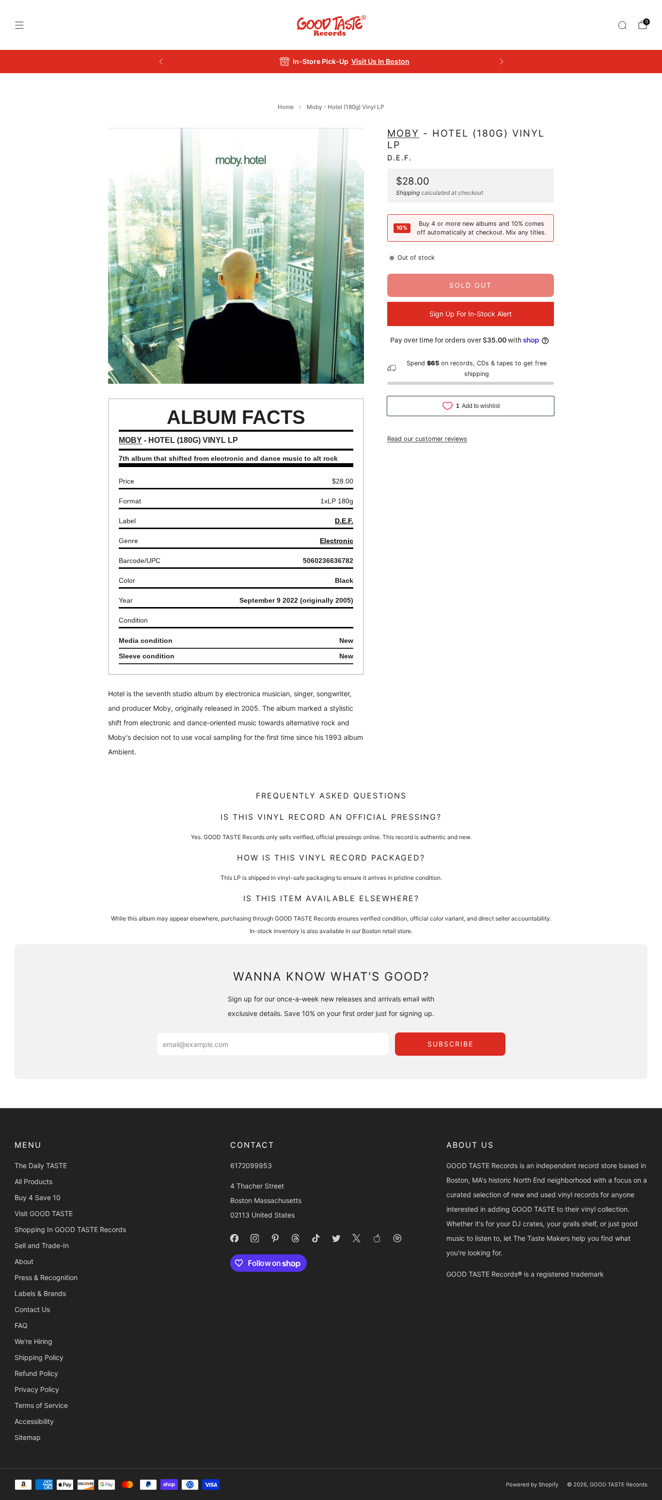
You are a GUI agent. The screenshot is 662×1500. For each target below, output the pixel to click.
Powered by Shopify (532, 1484)
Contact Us (32, 1309)
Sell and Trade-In (42, 1245)
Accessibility (34, 1421)
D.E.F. (399, 157)
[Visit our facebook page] (234, 1238)
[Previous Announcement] (161, 61)
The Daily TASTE (41, 1165)
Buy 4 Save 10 (38, 1197)
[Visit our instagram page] (255, 1238)
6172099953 (251, 1165)
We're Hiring (33, 1341)
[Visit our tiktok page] (316, 1238)
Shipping (408, 192)
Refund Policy (36, 1373)
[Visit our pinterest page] (275, 1238)
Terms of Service (41, 1405)
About (24, 1261)
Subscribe (450, 1044)
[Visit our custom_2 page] (397, 1238)
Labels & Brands (40, 1293)
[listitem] (331, 61)
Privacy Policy (37, 1389)
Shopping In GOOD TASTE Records (70, 1229)
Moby (403, 133)
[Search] (622, 25)
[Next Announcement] (501, 61)
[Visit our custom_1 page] (377, 1238)
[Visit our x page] (357, 1238)
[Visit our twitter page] (336, 1238)
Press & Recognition (46, 1277)
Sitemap (28, 1437)
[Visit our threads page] (295, 1238)
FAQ (21, 1325)
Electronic (336, 541)
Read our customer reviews (427, 438)
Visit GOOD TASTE (44, 1213)
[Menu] (19, 25)
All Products (33, 1181)
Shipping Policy (39, 1357)
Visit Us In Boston (366, 61)
